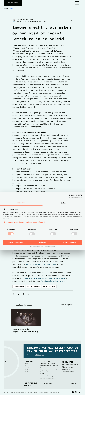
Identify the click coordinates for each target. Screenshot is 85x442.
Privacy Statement (53, 392)
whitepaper (39, 355)
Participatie (19, 286)
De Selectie (13, 3)
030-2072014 (66, 369)
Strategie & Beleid (47, 363)
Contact (27, 372)
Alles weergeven (66, 304)
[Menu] (77, 3)
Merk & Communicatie (47, 378)
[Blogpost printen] (29, 294)
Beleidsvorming (49, 286)
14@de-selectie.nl (68, 371)
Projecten (28, 370)
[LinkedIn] (79, 392)
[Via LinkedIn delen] (18, 294)
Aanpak (27, 368)
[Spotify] (73, 392)
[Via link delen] (24, 294)
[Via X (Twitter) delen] (13, 294)
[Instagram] (76, 392)
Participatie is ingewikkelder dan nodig (25, 330)
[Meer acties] (71, 20)
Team (26, 366)
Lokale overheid (33, 286)
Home (26, 363)
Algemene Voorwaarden (39, 392)
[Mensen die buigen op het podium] (26, 317)
